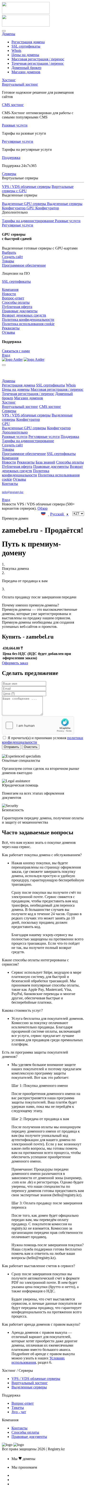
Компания (10, 290)
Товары (8, 261)
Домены (8, 34)
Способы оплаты (16, 302)
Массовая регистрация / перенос (37, 59)
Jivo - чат (18, 1412)
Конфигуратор (28, 419)
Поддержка (11, 158)
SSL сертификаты (25, 46)
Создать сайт (12, 257)
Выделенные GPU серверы (24, 428)
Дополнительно (15, 432)
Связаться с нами (16, 351)
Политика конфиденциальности (28, 320)
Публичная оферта (17, 307)
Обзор (43, 508)
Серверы (9, 174)
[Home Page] (12, 359)
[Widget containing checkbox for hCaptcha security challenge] (38, 725)
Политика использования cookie (28, 324)
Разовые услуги (14, 125)
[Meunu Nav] (4, 31)
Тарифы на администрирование (28, 441)
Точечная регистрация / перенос (37, 63)
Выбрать (9, 252)
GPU (6, 424)
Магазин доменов (25, 72)
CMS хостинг (13, 105)
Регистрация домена (28, 42)
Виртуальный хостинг (20, 84)
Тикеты (17, 1408)
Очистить (31, 747)
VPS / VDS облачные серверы (26, 187)
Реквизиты (11, 328)
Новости (9, 294)
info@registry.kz (12, 492)
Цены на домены (25, 55)
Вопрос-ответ (13, 298)
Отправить (11, 747)
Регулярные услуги (17, 141)
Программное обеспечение (24, 265)
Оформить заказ (15, 663)
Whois (16, 51)
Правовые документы (20, 311)
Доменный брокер (26, 68)
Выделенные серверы (64, 204)
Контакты (10, 484)
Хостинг (9, 80)
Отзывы (8, 332)
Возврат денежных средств (24, 315)
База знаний (45, 462)
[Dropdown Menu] (4, 365)
